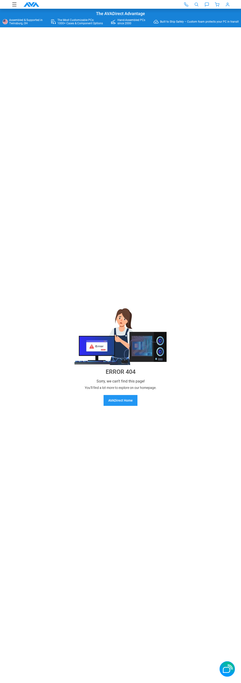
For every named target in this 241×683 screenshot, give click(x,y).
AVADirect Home (120, 400)
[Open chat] (206, 4)
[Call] (186, 4)
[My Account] (227, 4)
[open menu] (14, 4)
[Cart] (217, 4)
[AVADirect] (31, 4)
